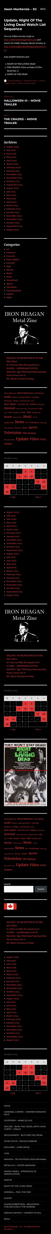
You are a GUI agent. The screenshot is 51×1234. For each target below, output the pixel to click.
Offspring (43, 423)
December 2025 (14, 174)
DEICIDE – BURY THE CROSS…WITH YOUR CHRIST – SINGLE (25, 1127)
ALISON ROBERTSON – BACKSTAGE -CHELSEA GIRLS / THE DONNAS (22, 1205)
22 (13, 486)
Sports (9, 283)
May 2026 (11, 157)
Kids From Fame (21, 409)
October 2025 (13, 181)
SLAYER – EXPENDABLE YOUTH (22, 368)
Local (5, 412)
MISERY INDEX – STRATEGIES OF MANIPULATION (20, 1172)
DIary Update (10, 404)
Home (7, 1106)
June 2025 (11, 195)
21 (7, 486)
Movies (42, 81)
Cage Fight (35, 397)
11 (32, 476)
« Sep (12, 497)
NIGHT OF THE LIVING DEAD (18, 1186)
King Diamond (33, 409)
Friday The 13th (23, 404)
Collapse (16, 401)
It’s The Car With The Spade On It (22, 365)
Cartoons (10, 252)
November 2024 (14, 219)
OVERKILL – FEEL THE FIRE (17, 1192)
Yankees (8, 444)
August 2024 (12, 229)
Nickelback (34, 422)
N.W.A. (35, 417)
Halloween (40, 404)
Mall (8, 266)
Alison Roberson (10, 393)
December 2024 (14, 216)
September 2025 (14, 184)
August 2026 (12, 147)
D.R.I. (33, 401)
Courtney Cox (25, 401)
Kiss (40, 409)
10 (25, 476)
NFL (26, 423)
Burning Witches (24, 397)
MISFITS (8, 1180)
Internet (10, 263)
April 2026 (11, 160)
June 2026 (11, 153)
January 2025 (12, 212)
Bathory (14, 397)
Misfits (23, 412)
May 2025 (11, 198)
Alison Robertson (25, 393)
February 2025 (13, 209)
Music (9, 273)
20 (44, 481)
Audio (7, 396)
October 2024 (13, 222)
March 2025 (12, 205)
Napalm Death (9, 423)
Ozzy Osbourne (9, 428)
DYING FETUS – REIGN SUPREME (20, 1141)
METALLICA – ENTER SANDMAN (19, 1165)
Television (11, 287)
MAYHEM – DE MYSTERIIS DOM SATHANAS (25, 1159)
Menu (43, 9)
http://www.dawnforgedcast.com (20, 39)
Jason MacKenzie (14, 81)
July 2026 (11, 150)
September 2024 (14, 226)
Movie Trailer (17, 417)
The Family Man (9, 440)
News (9, 276)
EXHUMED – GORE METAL (17, 1147)
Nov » (38, 497)
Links (6, 1153)
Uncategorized (13, 290)
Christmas (8, 401)
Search (7, 884)
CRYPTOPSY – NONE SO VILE (18, 1120)
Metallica (16, 412)
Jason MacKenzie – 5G (20, 9)
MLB (29, 412)
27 (44, 486)
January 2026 (13, 171)
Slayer (24, 428)
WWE (43, 439)
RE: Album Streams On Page (20, 378)
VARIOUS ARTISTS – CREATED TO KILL (22, 1213)
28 (7, 492)
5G (7, 249)
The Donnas (29, 433)
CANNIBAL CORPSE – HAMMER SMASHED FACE (25, 1113)
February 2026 (13, 167)
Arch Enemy (39, 393)
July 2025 (11, 191)
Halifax (33, 404)
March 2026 (12, 164)
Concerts (10, 256)
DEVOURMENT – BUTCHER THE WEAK (23, 1135)
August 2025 (12, 188)
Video (13, 83)
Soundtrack (12, 280)
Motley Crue (36, 412)
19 (38, 481)
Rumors (18, 428)
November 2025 (14, 178)
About (7, 1219)
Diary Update (12, 259)
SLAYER (8, 1198)
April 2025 (11, 202)
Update (7, 83)
